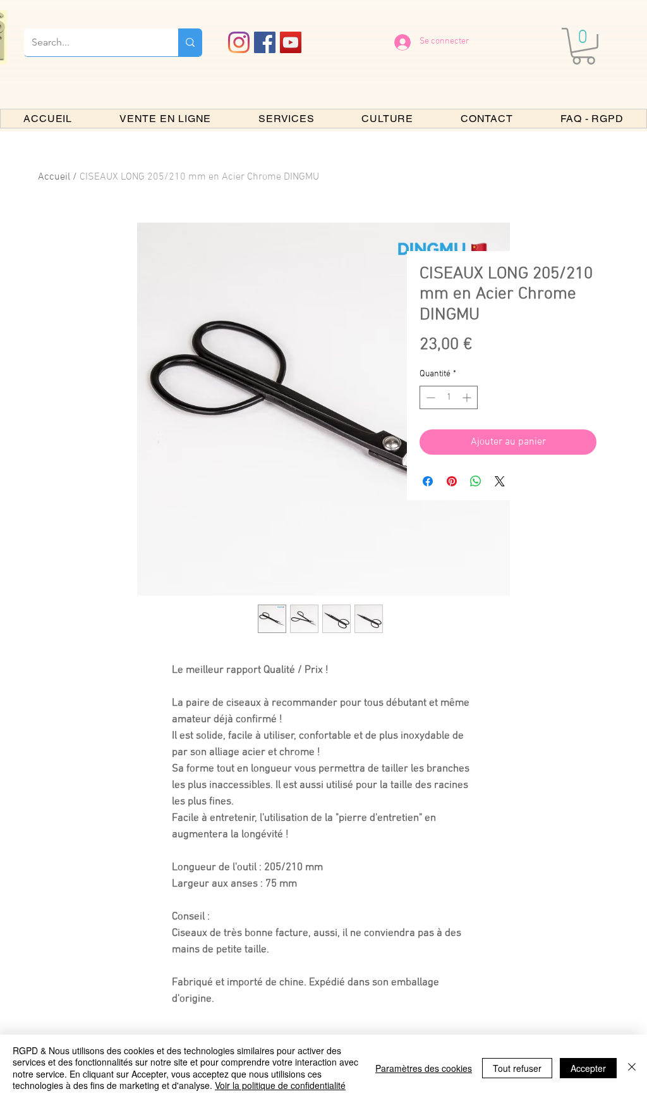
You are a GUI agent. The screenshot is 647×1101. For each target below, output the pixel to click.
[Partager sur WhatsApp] (475, 481)
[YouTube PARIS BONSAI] (290, 42)
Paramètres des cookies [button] (423, 1068)
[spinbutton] (448, 397)
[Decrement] (429, 397)
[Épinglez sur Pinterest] (451, 481)
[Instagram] (239, 42)
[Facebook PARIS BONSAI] (264, 42)
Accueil (54, 177)
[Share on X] (499, 481)
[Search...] (190, 42)
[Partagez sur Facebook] (427, 481)
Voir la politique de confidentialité (280, 1085)
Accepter (588, 1068)
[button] (583, 46)
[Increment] (468, 397)
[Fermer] (631, 1068)
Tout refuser (517, 1068)
